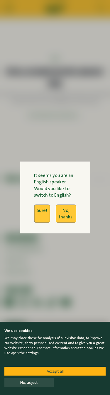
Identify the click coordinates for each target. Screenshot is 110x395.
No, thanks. (65, 213)
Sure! (42, 210)
